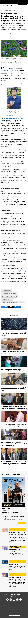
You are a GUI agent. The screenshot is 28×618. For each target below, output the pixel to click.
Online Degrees (5, 605)
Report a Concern (12, 608)
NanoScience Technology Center (9, 70)
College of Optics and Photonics (16, 271)
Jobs (22, 603)
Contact (14, 603)
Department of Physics (7, 299)
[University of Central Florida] (11, 2)
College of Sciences (6, 290)
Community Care (14, 549)
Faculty (18, 603)
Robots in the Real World (17, 532)
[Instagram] (20, 599)
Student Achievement (21, 608)
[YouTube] (17, 599)
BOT (10, 603)
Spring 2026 (6, 508)
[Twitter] (10, 599)
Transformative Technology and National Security (13, 302)
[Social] (14, 599)
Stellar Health (13, 564)
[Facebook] (7, 599)
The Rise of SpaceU (15, 577)
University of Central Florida (14, 595)
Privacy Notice (16, 605)
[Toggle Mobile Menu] (26, 1)
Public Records (23, 605)
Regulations (5, 608)
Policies (10, 605)
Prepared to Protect (10, 512)
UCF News (14, 610)
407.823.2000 (23, 613)
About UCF (6, 603)
